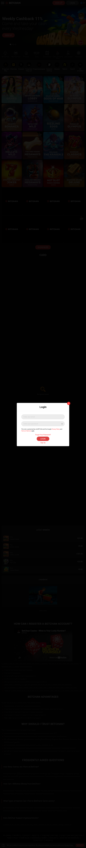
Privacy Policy (56, 429)
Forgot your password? (43, 435)
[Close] (68, 403)
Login (43, 439)
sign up (43, 443)
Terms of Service (26, 431)
